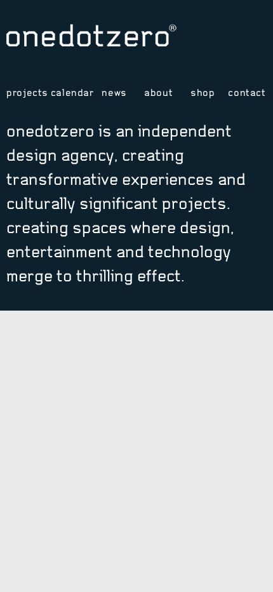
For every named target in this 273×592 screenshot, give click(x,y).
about (158, 93)
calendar (70, 93)
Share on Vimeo (203, 40)
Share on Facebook (240, 40)
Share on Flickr (259, 40)
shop (202, 93)
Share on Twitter (222, 40)
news (114, 93)
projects (26, 93)
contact (246, 93)
